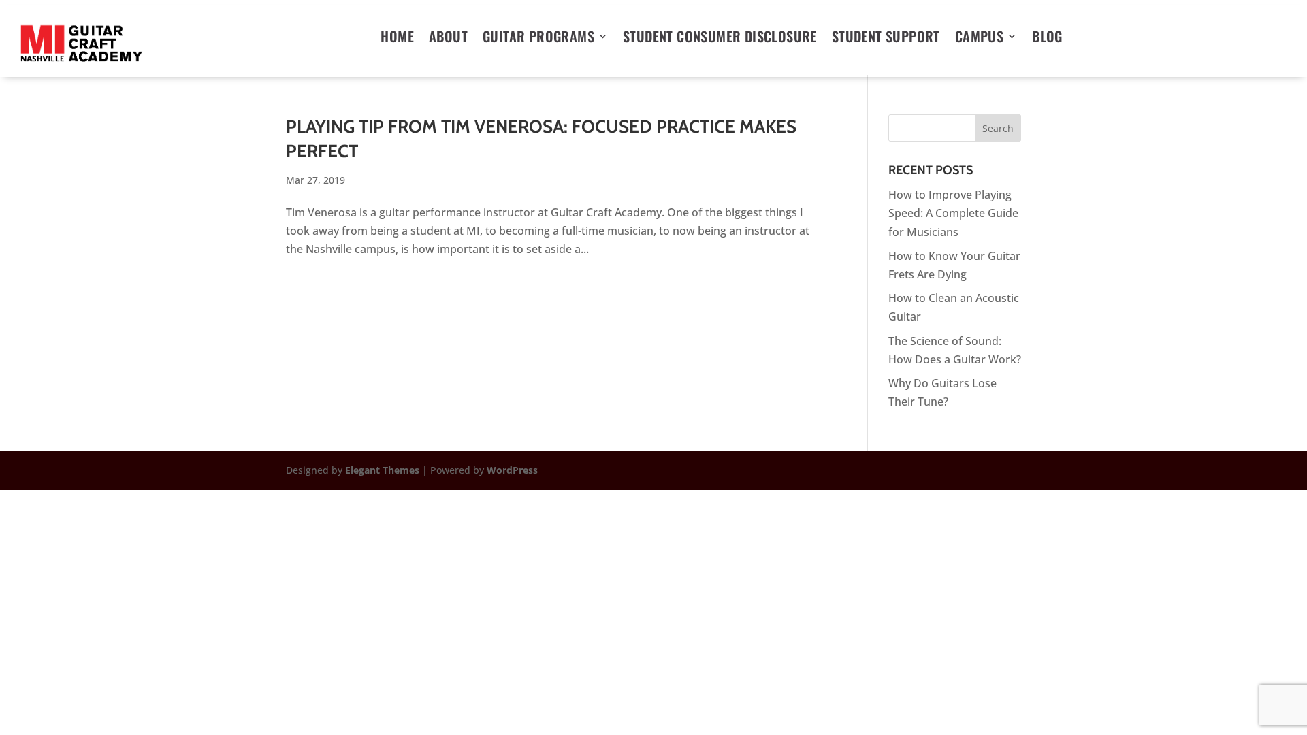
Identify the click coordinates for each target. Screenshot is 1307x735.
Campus (979, 38)
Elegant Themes (382, 469)
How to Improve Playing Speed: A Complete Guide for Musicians (953, 213)
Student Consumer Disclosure (720, 38)
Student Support (886, 38)
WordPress (512, 469)
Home (397, 38)
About (448, 38)
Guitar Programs (538, 38)
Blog (1047, 38)
